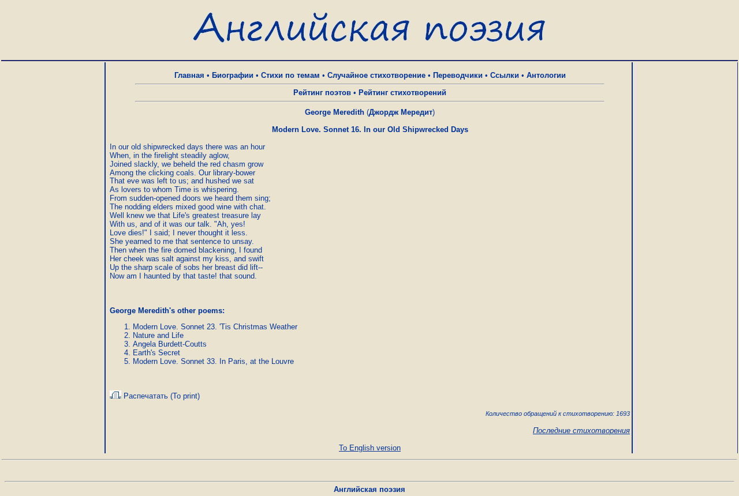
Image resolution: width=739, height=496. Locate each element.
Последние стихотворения (581, 430)
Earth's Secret (156, 352)
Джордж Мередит (400, 112)
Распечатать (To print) (160, 396)
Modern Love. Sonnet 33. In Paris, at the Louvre (213, 361)
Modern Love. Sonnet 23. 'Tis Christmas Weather (215, 326)
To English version (370, 448)
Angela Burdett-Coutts (170, 344)
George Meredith (334, 112)
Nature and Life (158, 335)
